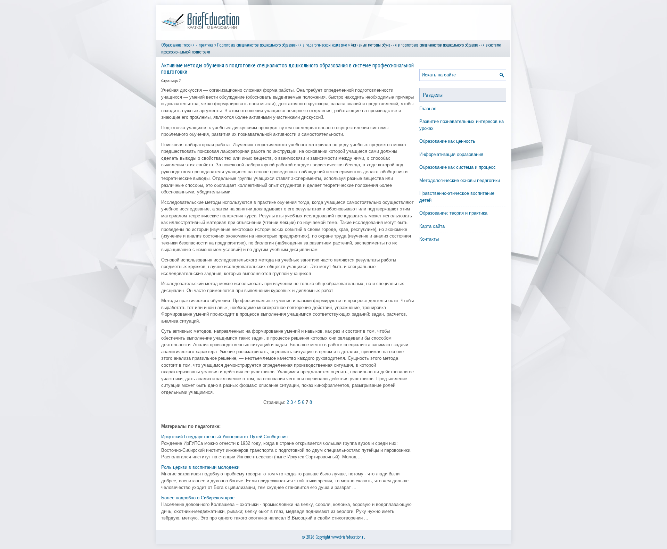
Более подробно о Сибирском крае (197, 497)
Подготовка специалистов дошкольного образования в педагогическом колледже (282, 45)
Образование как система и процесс (457, 167)
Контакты (429, 239)
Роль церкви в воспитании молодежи (200, 467)
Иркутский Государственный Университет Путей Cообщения (224, 436)
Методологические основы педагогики (459, 180)
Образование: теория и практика (187, 45)
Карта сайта (432, 226)
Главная (427, 108)
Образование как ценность (447, 141)
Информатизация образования (451, 154)
